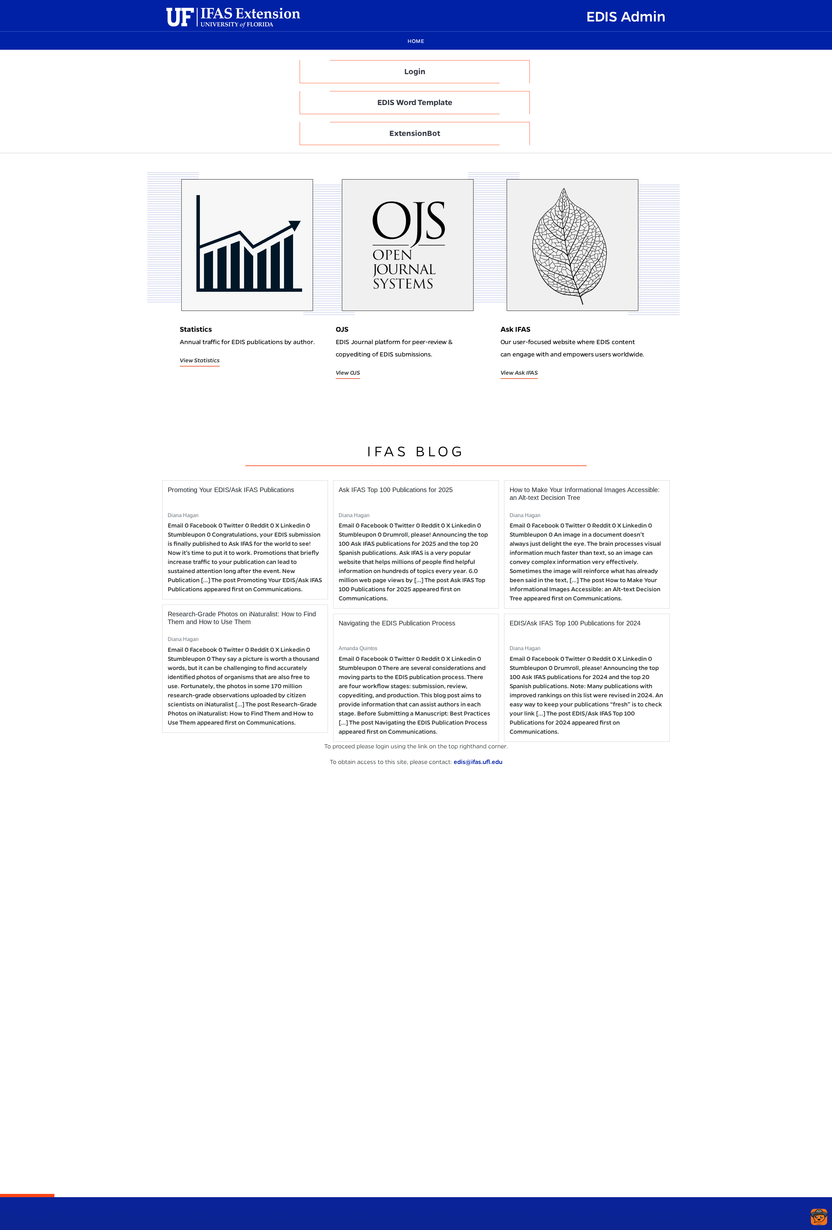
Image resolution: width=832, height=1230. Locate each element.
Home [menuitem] (416, 41)
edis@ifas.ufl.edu (478, 762)
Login (414, 71)
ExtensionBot (414, 133)
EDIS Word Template (414, 102)
